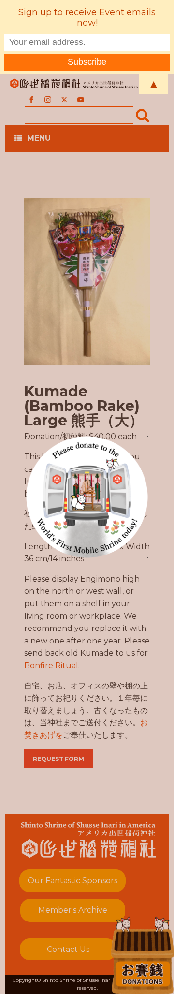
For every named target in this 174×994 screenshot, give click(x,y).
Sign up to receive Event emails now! (87, 17)
